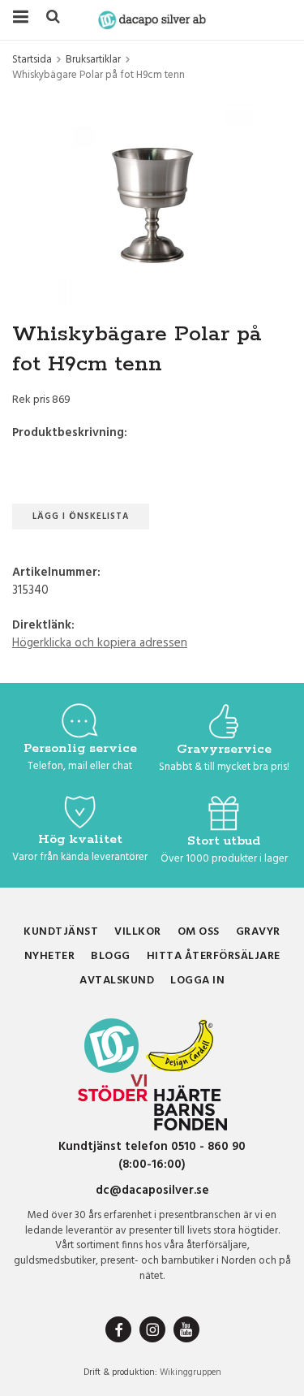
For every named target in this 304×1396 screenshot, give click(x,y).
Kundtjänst (61, 932)
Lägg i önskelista (80, 516)
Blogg (111, 956)
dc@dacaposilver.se (152, 1190)
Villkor (137, 932)
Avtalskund (116, 980)
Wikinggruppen (190, 1372)
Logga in (197, 980)
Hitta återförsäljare (213, 956)
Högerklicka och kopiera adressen (99, 643)
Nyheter (49, 956)
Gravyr (258, 932)
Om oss (199, 932)
